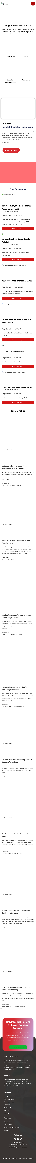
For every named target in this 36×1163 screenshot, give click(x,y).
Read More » (5, 483)
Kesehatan (26, 80)
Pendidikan (10, 56)
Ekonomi (25, 56)
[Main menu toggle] (33, 3)
